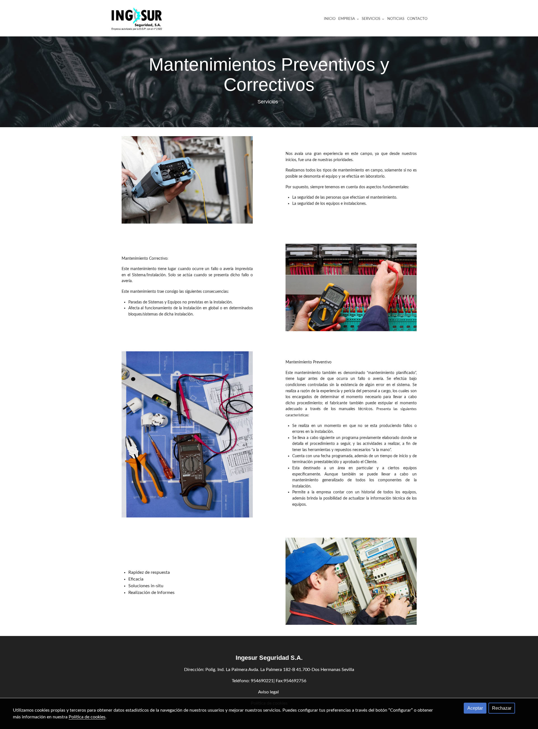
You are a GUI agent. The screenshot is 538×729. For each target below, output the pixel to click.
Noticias (395, 18)
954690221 (262, 681)
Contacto (417, 18)
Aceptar (475, 708)
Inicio (329, 18)
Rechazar (501, 708)
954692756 (295, 681)
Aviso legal (269, 692)
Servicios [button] (371, 18)
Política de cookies (87, 717)
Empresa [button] (347, 18)
